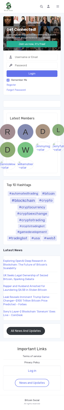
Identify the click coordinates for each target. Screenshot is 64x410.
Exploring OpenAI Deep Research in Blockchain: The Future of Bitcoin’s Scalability (25, 264)
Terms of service (32, 356)
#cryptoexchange (32, 213)
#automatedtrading (23, 193)
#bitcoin (48, 193)
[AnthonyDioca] (25, 132)
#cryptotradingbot (32, 226)
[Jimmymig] (42, 147)
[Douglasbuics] (42, 131)
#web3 (49, 238)
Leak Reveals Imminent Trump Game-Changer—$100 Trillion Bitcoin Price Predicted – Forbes (26, 300)
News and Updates (32, 383)
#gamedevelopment (32, 232)
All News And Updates (26, 331)
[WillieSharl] (25, 150)
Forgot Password (16, 90)
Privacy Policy (32, 362)
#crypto (46, 200)
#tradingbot (18, 238)
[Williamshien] (25, 165)
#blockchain (23, 200)
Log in (32, 371)
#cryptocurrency (32, 207)
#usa (35, 238)
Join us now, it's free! (32, 44)
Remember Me (19, 80)
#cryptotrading (32, 220)
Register (11, 85)
